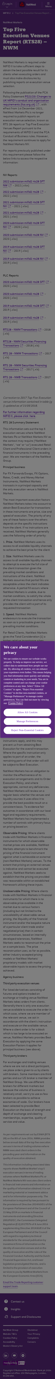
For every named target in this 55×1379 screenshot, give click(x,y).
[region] (27, 689)
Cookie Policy (15, 703)
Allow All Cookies (27, 712)
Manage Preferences (27, 721)
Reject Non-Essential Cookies (27, 730)
